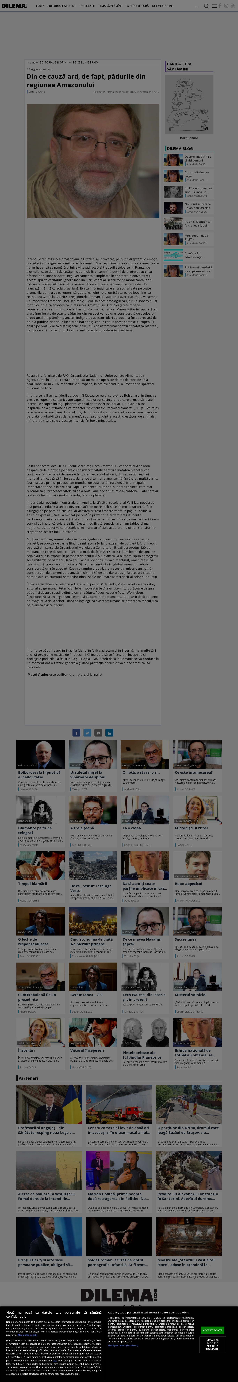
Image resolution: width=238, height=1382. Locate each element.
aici (55, 1360)
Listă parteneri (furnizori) (123, 1345)
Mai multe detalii (27, 1335)
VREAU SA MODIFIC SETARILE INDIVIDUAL (212, 1344)
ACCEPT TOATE (212, 1330)
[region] (119, 1344)
